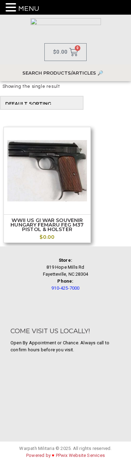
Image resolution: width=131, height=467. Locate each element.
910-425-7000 (65, 288)
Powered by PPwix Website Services (65, 455)
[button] (12, 7)
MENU (28, 8)
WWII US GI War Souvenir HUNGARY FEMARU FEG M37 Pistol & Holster (46, 225)
